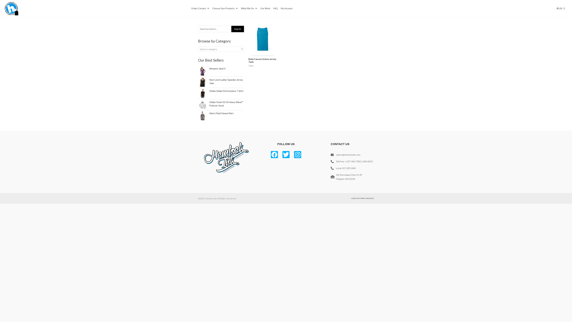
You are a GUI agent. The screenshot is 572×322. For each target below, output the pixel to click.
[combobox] (221, 49)
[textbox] (219, 49)
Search (237, 29)
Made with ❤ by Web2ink (362, 198)
